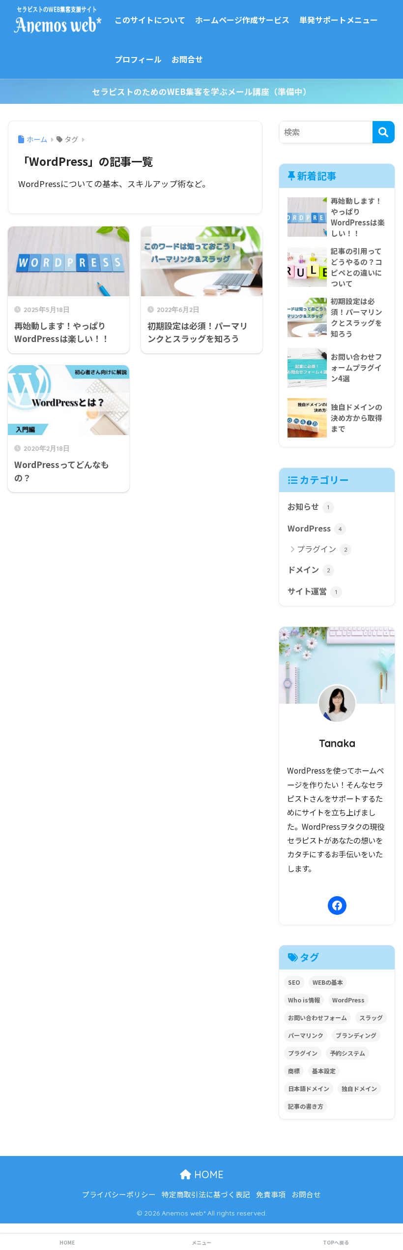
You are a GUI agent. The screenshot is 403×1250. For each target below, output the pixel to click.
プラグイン (322, 549)
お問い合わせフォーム (317, 1017)
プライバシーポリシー (119, 1194)
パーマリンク (305, 1035)
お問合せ (187, 59)
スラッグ (371, 1017)
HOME (207, 1174)
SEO (294, 982)
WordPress (315, 528)
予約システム (347, 1053)
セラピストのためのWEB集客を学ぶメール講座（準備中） (201, 91)
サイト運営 (312, 591)
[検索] (384, 132)
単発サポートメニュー (338, 20)
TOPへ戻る (336, 1242)
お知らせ (308, 506)
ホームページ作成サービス (242, 20)
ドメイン (309, 569)
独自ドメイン (359, 1088)
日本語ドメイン (308, 1088)
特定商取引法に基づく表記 (206, 1194)
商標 (294, 1070)
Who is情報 (304, 1000)
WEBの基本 (328, 982)
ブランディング (356, 1035)
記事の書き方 (305, 1106)
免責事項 (271, 1194)
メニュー (201, 1242)
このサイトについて (150, 20)
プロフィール (138, 59)
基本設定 (324, 1070)
